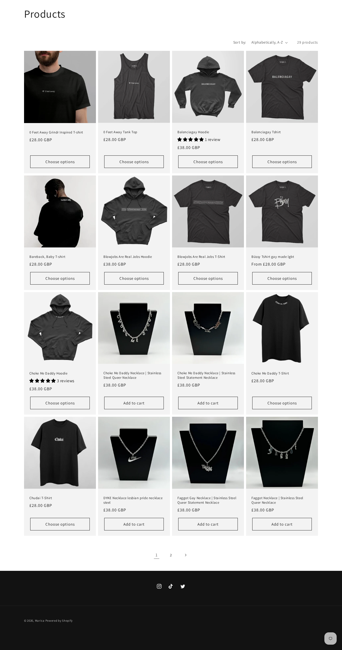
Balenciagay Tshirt (266, 132)
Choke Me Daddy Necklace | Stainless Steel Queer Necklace (132, 375)
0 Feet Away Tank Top (120, 132)
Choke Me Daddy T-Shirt (270, 373)
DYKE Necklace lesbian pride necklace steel (133, 500)
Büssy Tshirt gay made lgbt (272, 257)
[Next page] (185, 555)
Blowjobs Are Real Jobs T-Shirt (201, 257)
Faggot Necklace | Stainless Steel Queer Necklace (277, 500)
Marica (40, 620)
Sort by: (239, 42)
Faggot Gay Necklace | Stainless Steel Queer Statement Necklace (206, 500)
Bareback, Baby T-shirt (47, 257)
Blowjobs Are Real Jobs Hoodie (127, 257)
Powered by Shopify (59, 620)
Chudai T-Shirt (40, 498)
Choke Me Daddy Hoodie (48, 373)
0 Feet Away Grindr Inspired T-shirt (56, 132)
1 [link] (157, 555)
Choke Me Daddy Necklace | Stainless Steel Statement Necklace (206, 375)
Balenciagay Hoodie (193, 132)
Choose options (60, 161)
